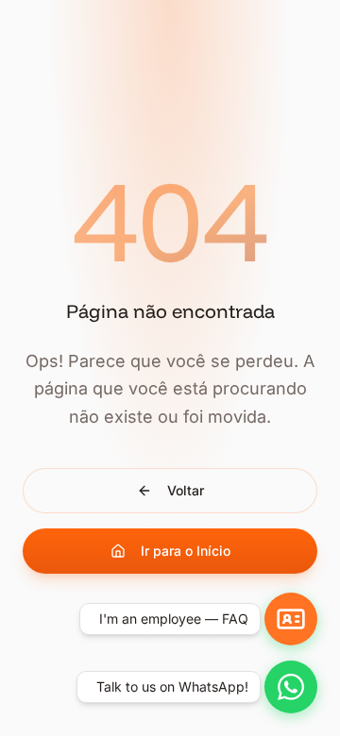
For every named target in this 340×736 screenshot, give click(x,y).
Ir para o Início (185, 551)
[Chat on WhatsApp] (290, 687)
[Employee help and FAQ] (290, 619)
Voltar (185, 490)
